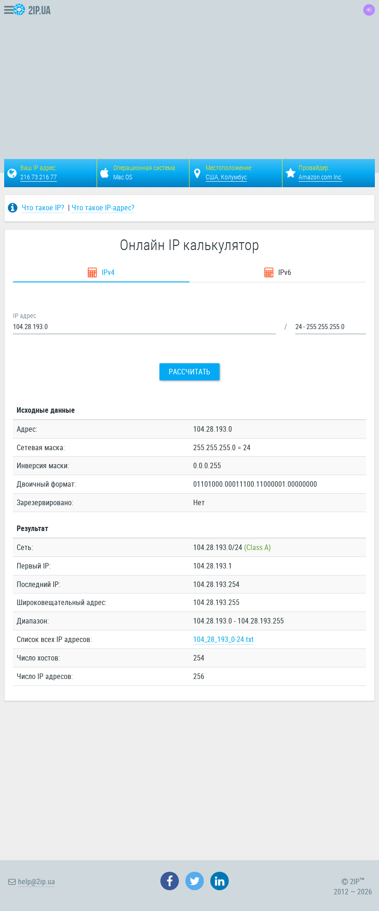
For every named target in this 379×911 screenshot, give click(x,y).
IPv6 (283, 272)
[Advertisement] (228, 72)
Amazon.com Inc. (320, 176)
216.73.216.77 (38, 176)
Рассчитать (189, 372)
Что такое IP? (43, 207)
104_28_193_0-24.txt (223, 639)
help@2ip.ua (36, 881)
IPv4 (107, 272)
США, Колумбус (226, 176)
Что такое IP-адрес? (103, 207)
